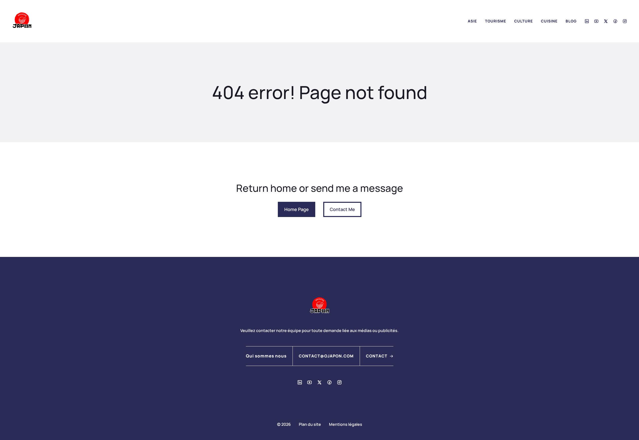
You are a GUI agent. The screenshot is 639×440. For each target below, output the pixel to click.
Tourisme (495, 21)
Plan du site (310, 424)
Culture (523, 21)
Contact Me (342, 209)
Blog (571, 21)
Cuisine (549, 21)
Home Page (296, 209)
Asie (472, 21)
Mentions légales (345, 424)
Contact (376, 356)
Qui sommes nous (266, 356)
